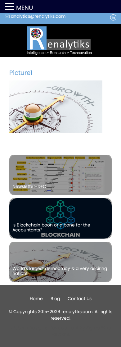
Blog (55, 298)
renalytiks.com (76, 311)
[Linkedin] (113, 17)
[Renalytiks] (60, 40)
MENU (24, 7)
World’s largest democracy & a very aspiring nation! (59, 270)
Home (36, 298)
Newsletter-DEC (29, 186)
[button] (10, 7)
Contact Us (80, 298)
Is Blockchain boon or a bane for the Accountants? (51, 227)
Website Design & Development (44, 328)
